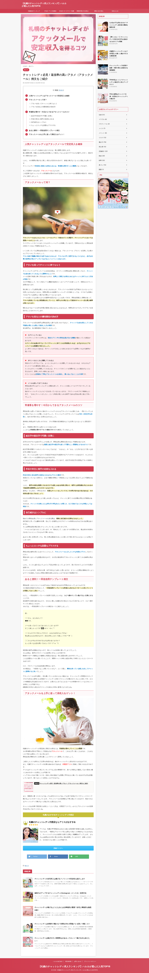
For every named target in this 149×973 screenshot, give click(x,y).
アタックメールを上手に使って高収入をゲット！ (47, 134)
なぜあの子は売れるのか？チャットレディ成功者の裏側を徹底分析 (118, 25)
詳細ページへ (58, 848)
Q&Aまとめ (115, 11)
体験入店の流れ (98, 11)
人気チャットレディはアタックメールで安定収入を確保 (49, 96)
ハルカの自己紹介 (58, 961)
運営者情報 (68, 961)
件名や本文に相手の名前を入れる (42, 119)
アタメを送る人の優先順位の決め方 (43, 107)
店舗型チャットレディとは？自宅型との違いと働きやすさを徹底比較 (118, 53)
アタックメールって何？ (38, 100)
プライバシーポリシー (90, 961)
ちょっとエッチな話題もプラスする (43, 125)
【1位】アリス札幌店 (50, 11)
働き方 (27, 865)
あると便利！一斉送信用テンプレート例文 (44, 130)
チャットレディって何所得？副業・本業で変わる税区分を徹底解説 (118, 68)
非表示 (61, 90)
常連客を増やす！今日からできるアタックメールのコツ (49, 112)
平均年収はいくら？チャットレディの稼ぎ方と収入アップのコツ (118, 82)
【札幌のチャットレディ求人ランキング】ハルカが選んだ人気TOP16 (74, 966)
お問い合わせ (77, 961)
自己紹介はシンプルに (38, 122)
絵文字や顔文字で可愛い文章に (42, 116)
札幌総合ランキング (34, 11)
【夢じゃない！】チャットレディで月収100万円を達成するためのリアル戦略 (118, 39)
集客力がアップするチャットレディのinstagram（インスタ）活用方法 (60, 893)
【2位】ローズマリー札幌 (66, 11)
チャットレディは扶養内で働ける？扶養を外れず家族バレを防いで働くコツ (62, 924)
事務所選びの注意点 (82, 11)
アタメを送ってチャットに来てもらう (44, 104)
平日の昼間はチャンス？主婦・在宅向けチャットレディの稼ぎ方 (118, 96)
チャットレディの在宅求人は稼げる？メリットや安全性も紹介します (60, 879)
